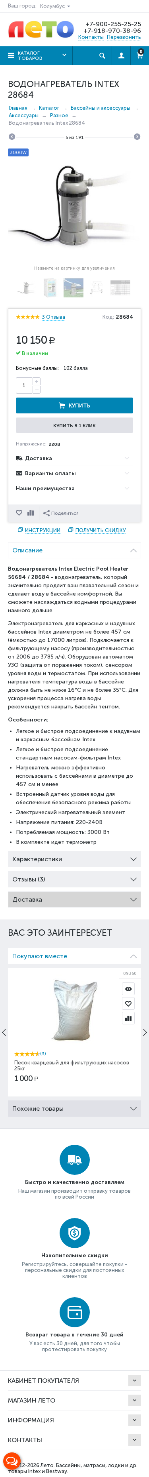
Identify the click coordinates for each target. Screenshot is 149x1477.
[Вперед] (137, 137)
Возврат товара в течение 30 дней (74, 1334)
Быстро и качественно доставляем (74, 1182)
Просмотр (128, 988)
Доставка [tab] (27, 899)
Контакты (91, 37)
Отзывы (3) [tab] (28, 879)
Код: (108, 317)
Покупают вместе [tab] (39, 956)
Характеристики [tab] (37, 859)
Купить (79, 406)
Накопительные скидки (74, 1255)
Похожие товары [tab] (38, 1108)
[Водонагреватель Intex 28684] (74, 205)
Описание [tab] (27, 550)
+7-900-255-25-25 (113, 24)
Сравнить (31, 513)
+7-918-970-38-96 (112, 30)
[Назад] (12, 137)
